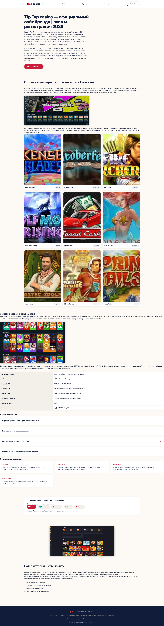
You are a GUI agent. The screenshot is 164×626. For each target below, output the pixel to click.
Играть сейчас (32, 66)
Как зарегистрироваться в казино (15, 431)
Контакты (94, 619)
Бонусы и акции (55, 4)
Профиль (132, 4)
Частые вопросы (95, 4)
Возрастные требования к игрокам (15, 441)
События (65, 4)
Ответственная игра (73, 619)
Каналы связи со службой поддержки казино (20, 452)
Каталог (44, 4)
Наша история (74, 4)
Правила (85, 619)
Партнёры (85, 4)
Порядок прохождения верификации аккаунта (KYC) (22, 420)
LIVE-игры (107, 4)
